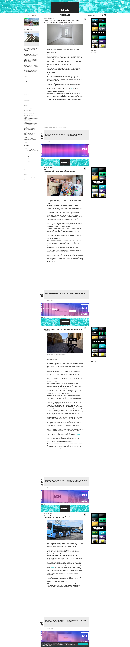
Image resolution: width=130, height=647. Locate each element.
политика (25, 56)
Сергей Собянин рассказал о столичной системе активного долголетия (76, 294)
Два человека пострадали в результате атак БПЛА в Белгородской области (31, 109)
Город (53, 18)
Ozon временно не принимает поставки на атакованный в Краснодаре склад (31, 71)
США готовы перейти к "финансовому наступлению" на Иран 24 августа (31, 55)
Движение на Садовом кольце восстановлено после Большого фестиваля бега (29, 144)
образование (26, 169)
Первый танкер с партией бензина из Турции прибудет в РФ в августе (30, 124)
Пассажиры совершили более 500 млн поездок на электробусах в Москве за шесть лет (54, 621)
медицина (25, 100)
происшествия (26, 83)
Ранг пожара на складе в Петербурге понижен (30, 76)
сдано (71, 88)
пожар (30, 83)
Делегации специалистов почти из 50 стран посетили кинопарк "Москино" (77, 481)
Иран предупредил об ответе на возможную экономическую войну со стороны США (30, 155)
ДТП (29, 115)
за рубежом (33, 56)
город (27, 130)
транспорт (25, 105)
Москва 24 (65, 15)
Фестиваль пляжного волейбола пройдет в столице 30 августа (29, 129)
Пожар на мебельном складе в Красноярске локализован (29, 134)
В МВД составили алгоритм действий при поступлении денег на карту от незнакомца (30, 49)
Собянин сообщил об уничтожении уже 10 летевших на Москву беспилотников (30, 44)
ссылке (78, 434)
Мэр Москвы (26, 32)
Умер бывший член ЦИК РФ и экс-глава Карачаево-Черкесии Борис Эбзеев (31, 139)
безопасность (26, 51)
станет (58, 437)
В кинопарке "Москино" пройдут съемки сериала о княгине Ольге (54, 481)
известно (55, 254)
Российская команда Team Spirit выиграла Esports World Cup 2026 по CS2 (31, 150)
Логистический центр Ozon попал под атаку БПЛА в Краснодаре (31, 81)
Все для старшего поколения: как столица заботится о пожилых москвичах (55, 294)
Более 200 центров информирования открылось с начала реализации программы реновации (75, 134)
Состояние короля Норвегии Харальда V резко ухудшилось (31, 119)
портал (68, 202)
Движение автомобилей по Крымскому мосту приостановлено (31, 103)
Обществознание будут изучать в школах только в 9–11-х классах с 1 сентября (30, 166)
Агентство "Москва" (59, 545)
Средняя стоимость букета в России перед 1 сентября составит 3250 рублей (31, 66)
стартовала (60, 584)
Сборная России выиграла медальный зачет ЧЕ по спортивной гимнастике (30, 178)
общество (28, 94)
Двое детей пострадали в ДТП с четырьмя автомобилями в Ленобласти (31, 114)
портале (74, 358)
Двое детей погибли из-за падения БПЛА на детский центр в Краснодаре (30, 86)
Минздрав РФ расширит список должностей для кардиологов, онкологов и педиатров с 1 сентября (30, 97)
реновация (51, 141)
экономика (28, 56)
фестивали (30, 130)
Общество (54, 167)
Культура (53, 327)
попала (52, 567)
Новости (28, 29)
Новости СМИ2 (43, 158)
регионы (32, 83)
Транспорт (54, 513)
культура (48, 487)
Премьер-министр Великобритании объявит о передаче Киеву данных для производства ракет (30, 60)
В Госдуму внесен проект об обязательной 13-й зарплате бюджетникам (29, 91)
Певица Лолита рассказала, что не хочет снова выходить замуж (30, 172)
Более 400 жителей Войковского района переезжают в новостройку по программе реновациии (55, 134)
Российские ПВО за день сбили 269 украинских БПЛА (30, 161)
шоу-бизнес (25, 174)
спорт (25, 130)
